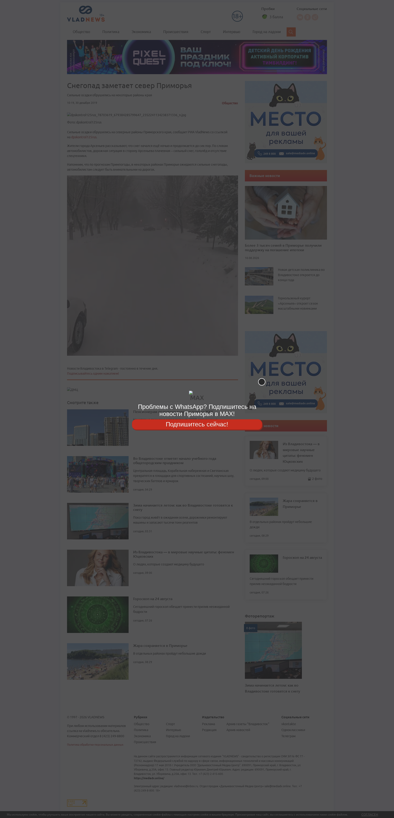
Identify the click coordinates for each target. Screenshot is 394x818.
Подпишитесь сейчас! (197, 424)
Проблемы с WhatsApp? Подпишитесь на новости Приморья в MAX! (197, 410)
